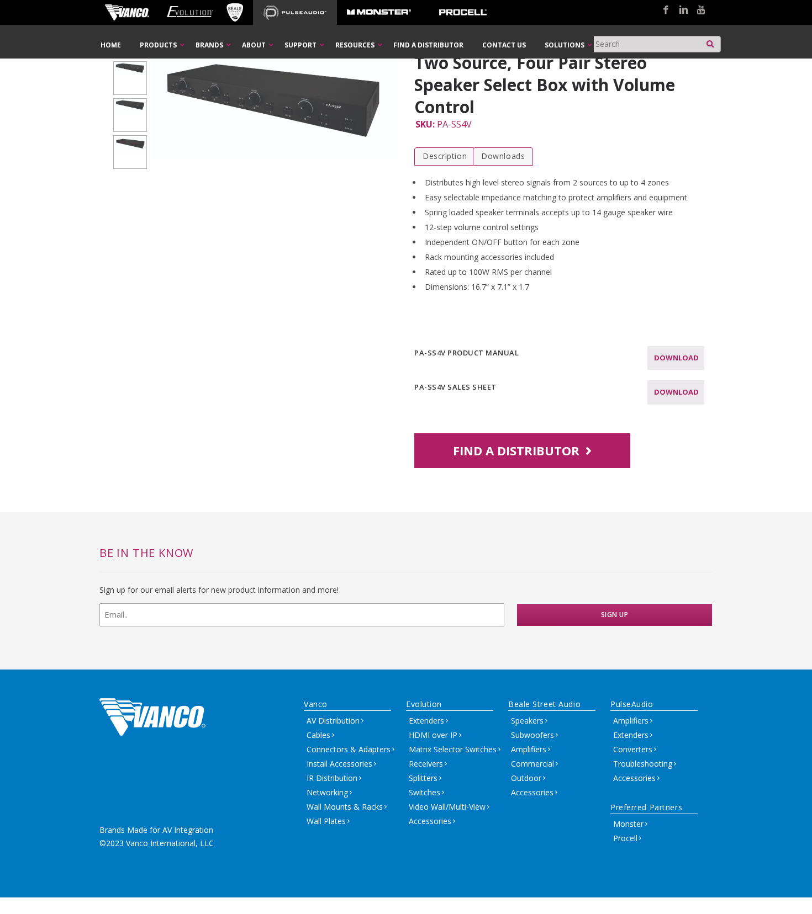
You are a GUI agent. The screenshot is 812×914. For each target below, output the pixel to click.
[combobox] (655, 44)
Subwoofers (532, 735)
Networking (327, 792)
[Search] (710, 41)
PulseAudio (631, 704)
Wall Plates (326, 821)
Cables (318, 735)
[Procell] (463, 12)
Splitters (423, 778)
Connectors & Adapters (349, 749)
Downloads (503, 156)
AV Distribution (333, 720)
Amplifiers (528, 749)
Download (676, 358)
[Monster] (379, 12)
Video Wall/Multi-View (447, 806)
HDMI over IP (433, 735)
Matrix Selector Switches (453, 749)
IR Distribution (332, 778)
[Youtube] (697, 10)
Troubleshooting (642, 763)
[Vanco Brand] (127, 12)
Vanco (316, 704)
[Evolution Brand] (190, 12)
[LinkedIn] (679, 10)
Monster (628, 824)
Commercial (532, 763)
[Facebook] (662, 10)
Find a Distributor (518, 450)
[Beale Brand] (235, 12)
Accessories (430, 821)
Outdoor (526, 778)
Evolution (424, 704)
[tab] (444, 156)
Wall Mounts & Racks (345, 806)
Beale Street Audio (544, 704)
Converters (632, 749)
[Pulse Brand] (295, 12)
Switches (424, 792)
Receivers (426, 763)
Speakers (527, 720)
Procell (625, 838)
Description (445, 156)
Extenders (426, 720)
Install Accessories (339, 763)
